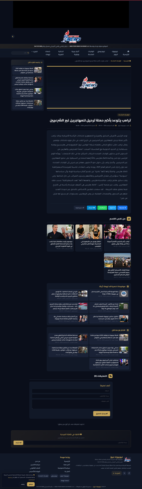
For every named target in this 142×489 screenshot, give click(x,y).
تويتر (111, 207)
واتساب (101, 207)
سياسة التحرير (35, 464)
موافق (31, 484)
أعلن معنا (67, 464)
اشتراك (17, 443)
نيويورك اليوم (115, 53)
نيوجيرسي (101, 51)
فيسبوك (121, 207)
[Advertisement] (71, 14)
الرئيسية (126, 54)
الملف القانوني (35, 468)
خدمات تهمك (47, 53)
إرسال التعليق (101, 413)
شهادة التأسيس (34, 471)
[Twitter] (124, 473)
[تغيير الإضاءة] (13, 36)
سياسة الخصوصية (64, 468)
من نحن (37, 461)
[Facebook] (129, 473)
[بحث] (28, 53)
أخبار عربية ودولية (75, 53)
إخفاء (22, 484)
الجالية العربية (61, 53)
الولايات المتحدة (91, 53)
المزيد (35, 51)
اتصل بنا (117, 473)
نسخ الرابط (79, 208)
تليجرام (91, 207)
